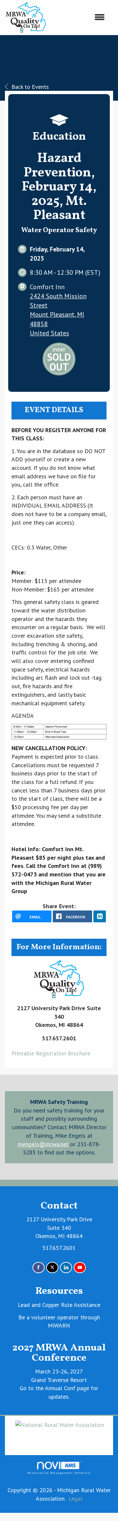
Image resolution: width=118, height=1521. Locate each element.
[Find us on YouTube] (80, 1267)
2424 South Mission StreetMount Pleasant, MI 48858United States (58, 314)
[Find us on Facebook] (38, 1267)
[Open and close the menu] (79, 17)
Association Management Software (59, 1472)
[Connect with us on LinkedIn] (66, 1267)
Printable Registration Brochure (50, 1053)
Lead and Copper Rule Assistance (59, 1305)
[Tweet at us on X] (52, 1267)
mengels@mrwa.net (43, 1144)
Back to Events (30, 86)
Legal (76, 1498)
